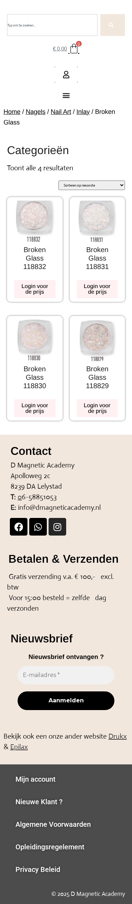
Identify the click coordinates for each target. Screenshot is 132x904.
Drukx (117, 736)
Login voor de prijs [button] (34, 289)
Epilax (19, 747)
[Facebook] (18, 527)
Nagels (35, 111)
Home (12, 111)
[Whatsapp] (38, 527)
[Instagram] (57, 527)
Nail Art (61, 111)
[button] (66, 95)
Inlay (83, 111)
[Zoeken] (112, 25)
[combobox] (52, 25)
